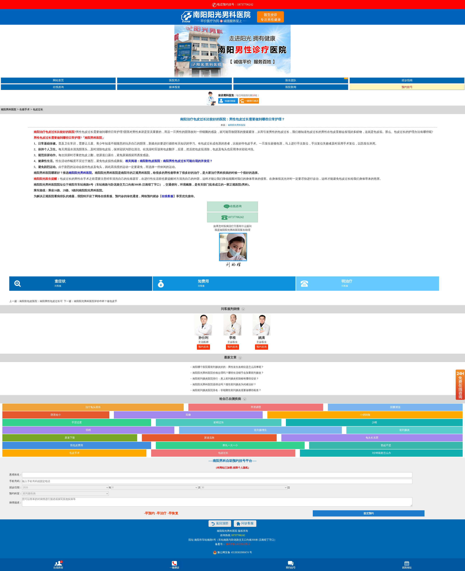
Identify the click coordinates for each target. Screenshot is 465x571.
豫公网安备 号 (234, 552)
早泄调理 (256, 407)
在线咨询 (58, 87)
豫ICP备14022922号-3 (238, 544)
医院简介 (174, 80)
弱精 (88, 430)
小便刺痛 (365, 414)
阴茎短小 (56, 414)
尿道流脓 (209, 437)
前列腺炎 (404, 430)
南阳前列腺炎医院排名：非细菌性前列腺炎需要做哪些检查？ (227, 390)
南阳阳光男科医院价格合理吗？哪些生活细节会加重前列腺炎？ (228, 372)
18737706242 (236, 217)
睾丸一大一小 (230, 445)
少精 (374, 422)
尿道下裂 (70, 437)
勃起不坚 (386, 445)
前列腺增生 (260, 430)
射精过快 (218, 422)
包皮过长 (38, 109)
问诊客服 (247, 523)
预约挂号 (407, 87)
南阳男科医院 (8, 109)
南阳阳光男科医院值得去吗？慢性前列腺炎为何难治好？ (224, 384)
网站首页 (58, 80)
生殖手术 (24, 109)
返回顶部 (222, 523)
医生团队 (290, 80)
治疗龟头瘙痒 (93, 407)
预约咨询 (203, 346)
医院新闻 (290, 87)
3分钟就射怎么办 (381, 453)
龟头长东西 (372, 437)
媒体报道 (174, 87)
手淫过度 (77, 422)
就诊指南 (407, 80)
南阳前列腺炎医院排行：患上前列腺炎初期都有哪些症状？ (226, 378)
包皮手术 (74, 453)
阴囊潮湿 (395, 407)
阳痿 (188, 414)
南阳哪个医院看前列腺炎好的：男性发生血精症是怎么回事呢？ (228, 367)
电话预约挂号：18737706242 (235, 4)
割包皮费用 (76, 445)
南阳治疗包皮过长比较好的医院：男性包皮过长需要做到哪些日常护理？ (232, 119)
